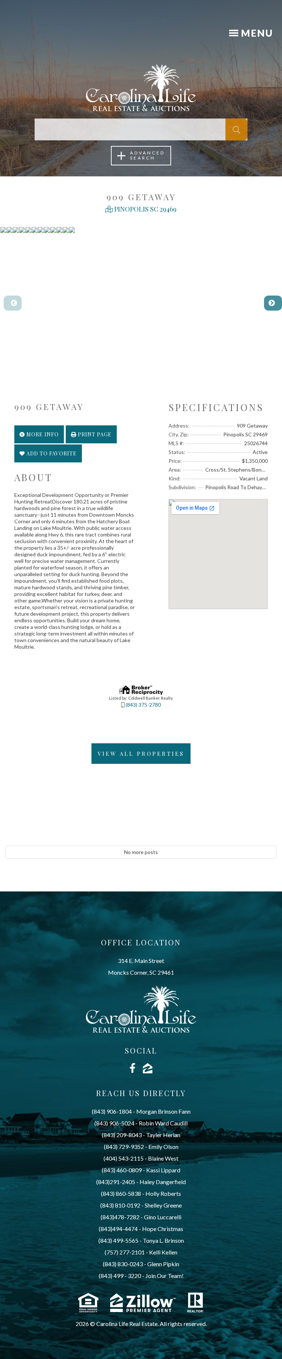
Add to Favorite (51, 453)
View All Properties (141, 753)
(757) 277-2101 (125, 1252)
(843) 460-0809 (122, 1169)
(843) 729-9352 (124, 1146)
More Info (42, 434)
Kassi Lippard (163, 1169)
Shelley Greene (163, 1205)
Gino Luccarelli (162, 1216)
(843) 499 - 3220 (120, 1275)
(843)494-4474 (118, 1228)
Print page (94, 434)
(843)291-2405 (115, 1181)
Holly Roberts (163, 1193)
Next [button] (267, 303)
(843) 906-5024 (114, 1123)
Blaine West (163, 1158)
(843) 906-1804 (112, 1111)
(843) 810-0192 (120, 1205)
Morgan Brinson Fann (163, 1111)
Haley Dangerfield (163, 1181)
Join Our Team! (164, 1275)
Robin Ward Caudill (163, 1123)
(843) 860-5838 (121, 1193)
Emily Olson (163, 1146)
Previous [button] (7, 303)
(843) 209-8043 (122, 1134)
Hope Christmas (162, 1228)
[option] (3, 303)
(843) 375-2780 (143, 705)
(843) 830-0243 (123, 1263)
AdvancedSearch (147, 155)
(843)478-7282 (120, 1216)
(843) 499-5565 (118, 1240)
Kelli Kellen (163, 1252)
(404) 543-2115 (124, 1158)
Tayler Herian (163, 1134)
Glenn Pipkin (163, 1263)
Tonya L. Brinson (163, 1240)
